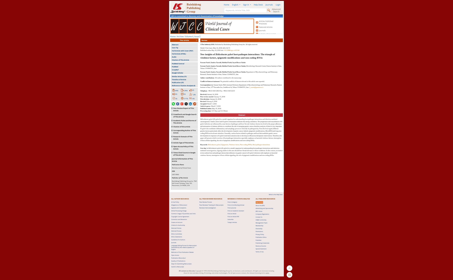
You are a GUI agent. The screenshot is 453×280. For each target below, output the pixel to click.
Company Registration (262, 214)
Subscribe (230, 219)
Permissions (259, 231)
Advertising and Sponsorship (264, 208)
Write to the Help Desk (276, 194)
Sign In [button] (246, 4)
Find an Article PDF (233, 216)
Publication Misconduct (178, 258)
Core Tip (175, 48)
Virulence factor (234, 145)
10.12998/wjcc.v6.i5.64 (231, 50)
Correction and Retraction (179, 219)
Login (278, 4)
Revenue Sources (261, 246)
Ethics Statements (176, 237)
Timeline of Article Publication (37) (179, 81)
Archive (180, 36)
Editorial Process (176, 231)
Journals (269, 4)
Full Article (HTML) (179, 54)
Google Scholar (177, 73)
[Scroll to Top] (289, 268)
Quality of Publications (178, 261)
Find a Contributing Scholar (236, 205)
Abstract (175, 45)
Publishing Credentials (262, 243)
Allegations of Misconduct (179, 205)
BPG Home (259, 211)
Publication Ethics (261, 237)
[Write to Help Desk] (289, 275)
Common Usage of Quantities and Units (183, 213)
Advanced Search (276, 10)
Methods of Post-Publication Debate (182, 252)
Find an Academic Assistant (236, 211)
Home (226, 4)
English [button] (235, 4)
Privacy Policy (260, 234)
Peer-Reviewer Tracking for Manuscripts (211, 205)
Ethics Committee (176, 234)
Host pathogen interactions (261, 145)
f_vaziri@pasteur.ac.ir (256, 87)
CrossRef (175, 70)
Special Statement (261, 249)
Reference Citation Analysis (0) (183, 86)
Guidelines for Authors (178, 240)
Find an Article (232, 213)
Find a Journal (232, 208)
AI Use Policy (175, 202)
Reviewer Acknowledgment (207, 208)
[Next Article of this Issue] (196, 40)
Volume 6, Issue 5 (192, 36)
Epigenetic (224, 145)
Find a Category (232, 202)
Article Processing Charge (179, 211)
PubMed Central (178, 64)
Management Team (261, 223)
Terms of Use (260, 252)
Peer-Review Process (205, 202)
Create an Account (176, 222)
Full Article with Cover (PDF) (182, 51)
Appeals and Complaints (178, 208)
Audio (174, 57)
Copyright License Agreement (180, 216)
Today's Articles (232, 222)
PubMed (175, 67)
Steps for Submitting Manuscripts (181, 264)
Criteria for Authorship (178, 225)
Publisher (258, 240)
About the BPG (260, 205)
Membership (259, 226)
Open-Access (175, 255)
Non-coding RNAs (246, 145)
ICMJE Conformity (261, 220)
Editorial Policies (176, 228)
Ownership (259, 228)
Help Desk (258, 4)
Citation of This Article (180, 60)
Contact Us (259, 217)
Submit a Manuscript (177, 267)
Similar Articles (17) (179, 76)
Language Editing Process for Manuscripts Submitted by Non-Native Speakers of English (184, 247)
